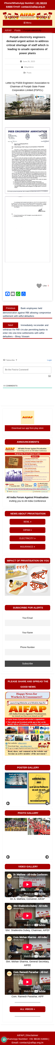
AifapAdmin (29, 67)
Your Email (27, 618)
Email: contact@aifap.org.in (27, 1042)
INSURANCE (26, 547)
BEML (27, 522)
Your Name (27, 632)
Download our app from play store (28, 428)
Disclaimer (32, 1035)
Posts (29, 73)
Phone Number (27, 647)
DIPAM (26, 530)
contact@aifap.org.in (33, 6)
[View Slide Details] (16, 788)
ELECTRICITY (26, 538)
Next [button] (47, 804)
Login (49, 360)
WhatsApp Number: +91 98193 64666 (27, 1039)
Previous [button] (8, 804)
